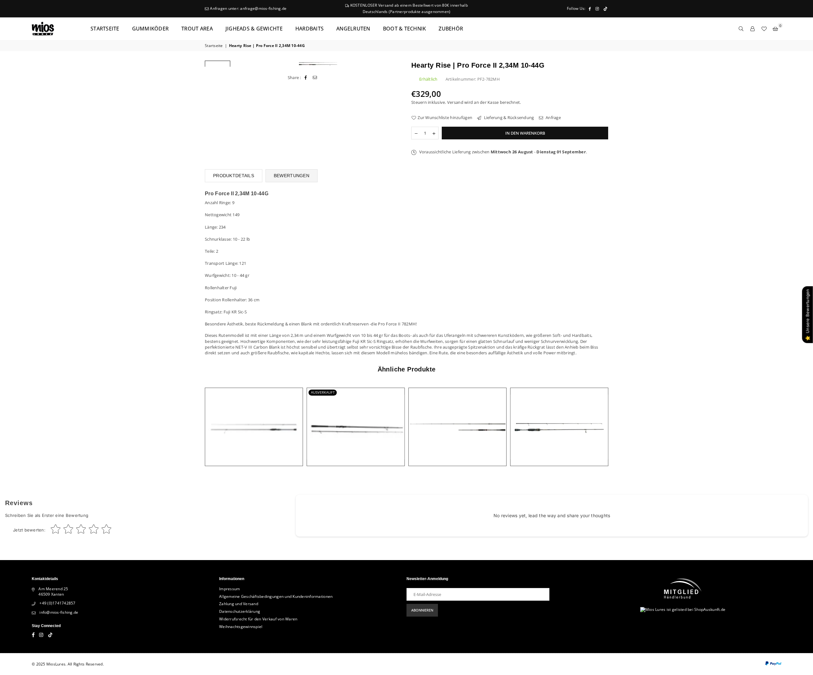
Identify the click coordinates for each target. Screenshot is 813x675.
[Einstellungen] (752, 28)
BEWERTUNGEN (291, 175)
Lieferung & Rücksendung (508, 117)
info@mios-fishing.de (58, 612)
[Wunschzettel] (764, 28)
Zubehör (451, 28)
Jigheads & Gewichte (254, 28)
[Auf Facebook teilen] (306, 77)
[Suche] (741, 28)
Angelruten (353, 28)
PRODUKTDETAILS (233, 175)
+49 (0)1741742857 (57, 603)
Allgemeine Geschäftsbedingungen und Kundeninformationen (276, 596)
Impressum (229, 588)
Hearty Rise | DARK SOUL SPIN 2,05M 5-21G (457, 419)
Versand (455, 102)
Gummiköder (150, 28)
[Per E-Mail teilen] (314, 77)
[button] (775, 28)
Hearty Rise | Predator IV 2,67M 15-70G (355, 419)
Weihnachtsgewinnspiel (240, 626)
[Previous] (242, 63)
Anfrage (553, 117)
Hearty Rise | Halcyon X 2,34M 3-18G (254, 419)
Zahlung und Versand (238, 603)
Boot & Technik (404, 28)
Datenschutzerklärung (239, 611)
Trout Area (197, 28)
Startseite (105, 28)
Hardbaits (309, 28)
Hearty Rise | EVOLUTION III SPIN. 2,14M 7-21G (559, 419)
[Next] (393, 63)
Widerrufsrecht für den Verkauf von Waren (258, 619)
